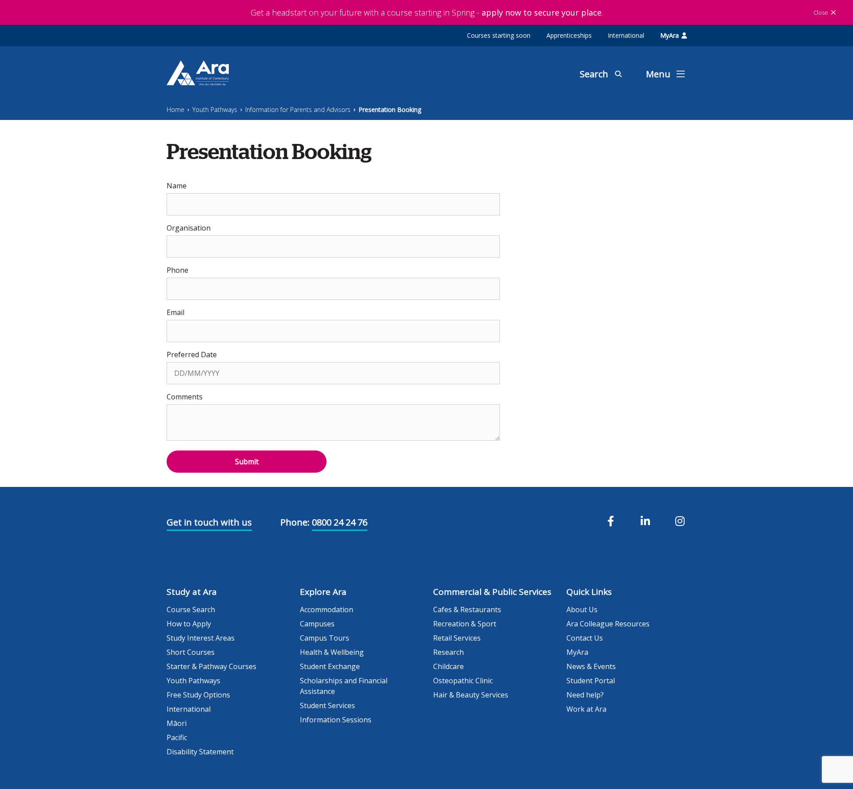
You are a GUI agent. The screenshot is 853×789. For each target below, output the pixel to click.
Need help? (585, 695)
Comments (185, 397)
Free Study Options (198, 695)
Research (448, 652)
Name (177, 186)
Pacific (177, 737)
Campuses (317, 624)
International (626, 35)
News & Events (591, 666)
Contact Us (584, 638)
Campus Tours (324, 638)
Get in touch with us (209, 522)
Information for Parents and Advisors (298, 109)
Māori (177, 723)
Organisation (189, 228)
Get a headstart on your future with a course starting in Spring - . (427, 12)
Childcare (448, 666)
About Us (582, 609)
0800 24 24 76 (339, 522)
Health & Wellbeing (332, 652)
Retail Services (457, 638)
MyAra (669, 35)
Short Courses (191, 652)
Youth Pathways (214, 109)
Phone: (295, 522)
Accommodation (326, 609)
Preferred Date (192, 354)
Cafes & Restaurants (467, 609)
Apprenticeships (569, 35)
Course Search (191, 609)
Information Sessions (335, 720)
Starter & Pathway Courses (211, 666)
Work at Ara (586, 709)
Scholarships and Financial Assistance (343, 686)
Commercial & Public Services (492, 592)
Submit (247, 461)
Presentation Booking (390, 109)
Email (175, 312)
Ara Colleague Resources (608, 624)
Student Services (327, 705)
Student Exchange (330, 666)
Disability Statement (200, 752)
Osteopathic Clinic (463, 680)
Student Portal (590, 680)
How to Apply (189, 624)
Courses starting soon (498, 35)
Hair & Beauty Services (470, 695)
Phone (177, 270)
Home (175, 109)
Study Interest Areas (201, 638)
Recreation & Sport (464, 624)
